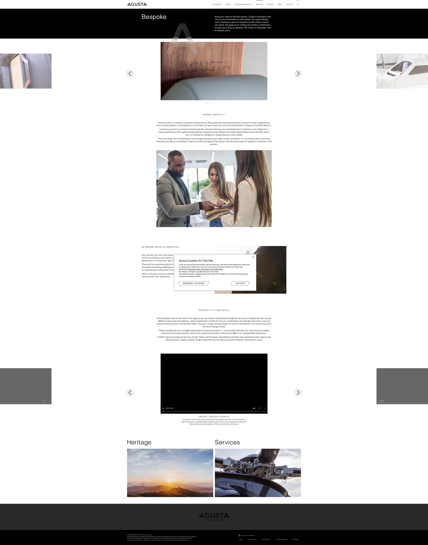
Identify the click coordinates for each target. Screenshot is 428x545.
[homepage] (137, 4)
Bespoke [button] (259, 4)
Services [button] (270, 4)
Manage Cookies (194, 284)
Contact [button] (289, 4)
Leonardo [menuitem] (295, 539)
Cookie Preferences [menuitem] (281, 539)
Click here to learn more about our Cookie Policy (205, 269)
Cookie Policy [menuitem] (266, 539)
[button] (253, 257)
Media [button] (280, 4)
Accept (241, 284)
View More (170, 473)
